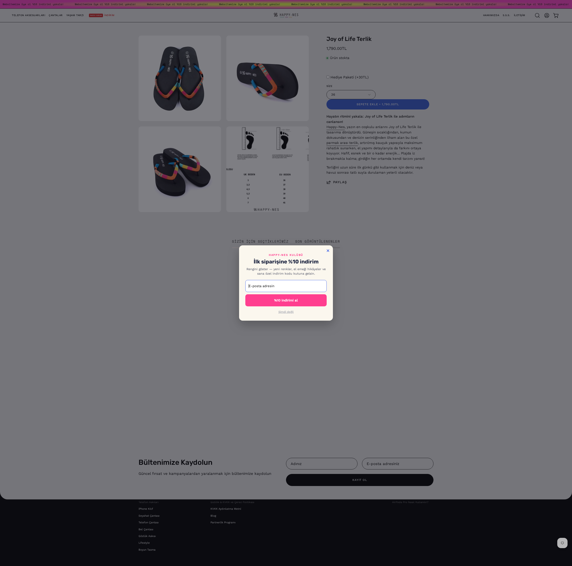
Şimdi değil (286, 312)
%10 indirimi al (286, 300)
